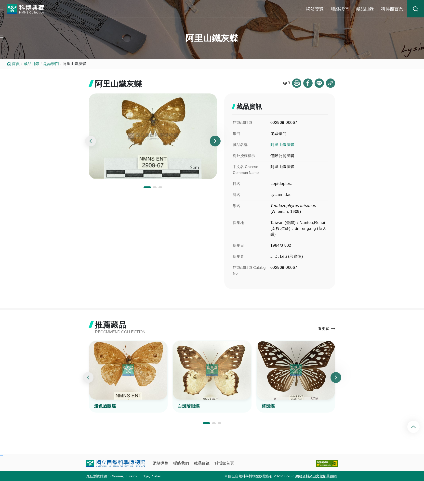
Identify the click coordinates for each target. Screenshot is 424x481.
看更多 (324, 328)
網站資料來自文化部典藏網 (316, 476)
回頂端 (417, 427)
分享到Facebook (308, 83)
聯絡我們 (340, 8)
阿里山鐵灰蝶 (282, 145)
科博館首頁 (392, 8)
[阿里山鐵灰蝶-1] (153, 136)
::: (1, 9)
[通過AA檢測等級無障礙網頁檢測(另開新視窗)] (327, 463)
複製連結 (330, 83)
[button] (147, 187)
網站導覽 (315, 8)
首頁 (16, 64)
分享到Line (319, 83)
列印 (296, 83)
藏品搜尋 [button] (415, 8)
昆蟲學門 (51, 64)
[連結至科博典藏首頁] (25, 8)
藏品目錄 (365, 8)
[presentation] (90, 141)
